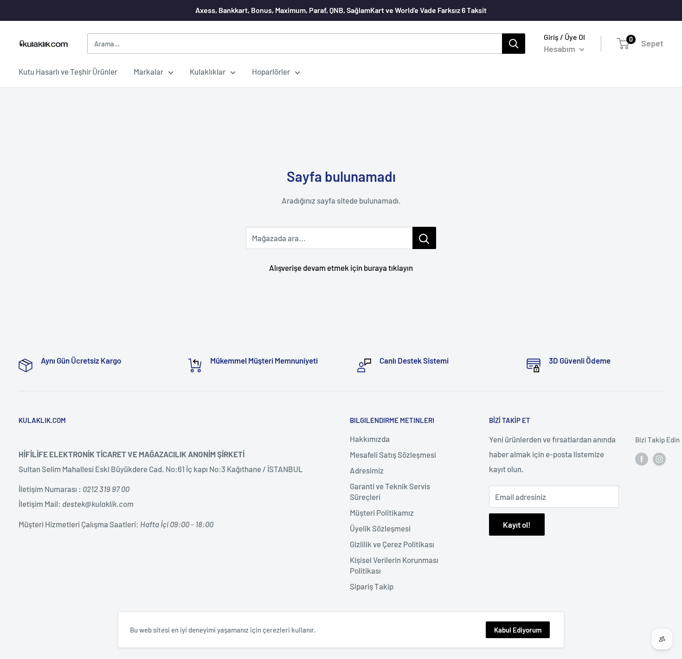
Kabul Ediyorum (517, 630)
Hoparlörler (271, 71)
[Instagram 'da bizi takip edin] (659, 459)
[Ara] (513, 43)
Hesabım (560, 49)
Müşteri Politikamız (382, 512)
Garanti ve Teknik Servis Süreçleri (390, 491)
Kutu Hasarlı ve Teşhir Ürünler (68, 71)
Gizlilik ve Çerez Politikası (392, 544)
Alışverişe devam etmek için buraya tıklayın (341, 267)
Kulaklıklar (207, 71)
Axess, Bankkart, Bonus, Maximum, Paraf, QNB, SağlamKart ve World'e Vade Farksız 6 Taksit (341, 10)
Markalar (148, 71)
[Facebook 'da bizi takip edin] (641, 459)
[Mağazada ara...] (424, 238)
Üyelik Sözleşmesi (380, 528)
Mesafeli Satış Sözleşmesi (393, 454)
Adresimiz (367, 470)
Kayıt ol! (517, 524)
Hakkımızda (370, 438)
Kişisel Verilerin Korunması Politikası (394, 565)
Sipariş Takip (371, 586)
